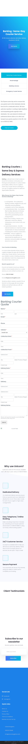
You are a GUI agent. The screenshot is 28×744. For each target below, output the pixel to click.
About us (4, 708)
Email (3, 317)
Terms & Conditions (7, 716)
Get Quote (14, 46)
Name (3, 309)
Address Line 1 (4, 354)
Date (2, 341)
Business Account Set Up (8, 719)
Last (15, 314)
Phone (3, 323)
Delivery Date (5, 368)
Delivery (3, 381)
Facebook (6, 696)
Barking (4, 179)
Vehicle (4, 330)
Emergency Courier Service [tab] (14, 91)
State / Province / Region (21, 360)
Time (2, 346)
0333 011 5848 (9, 274)
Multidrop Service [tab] (14, 86)
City (2, 360)
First (2, 314)
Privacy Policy (5, 714)
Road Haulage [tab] (14, 80)
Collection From (6, 349)
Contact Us (5, 711)
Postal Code (4, 365)
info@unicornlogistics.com (12, 278)
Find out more (9, 128)
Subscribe (13, 658)
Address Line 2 (4, 392)
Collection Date (6, 336)
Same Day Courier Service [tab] (14, 75)
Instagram (7, 699)
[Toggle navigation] (26, 8)
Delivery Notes (5, 405)
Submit (4, 422)
